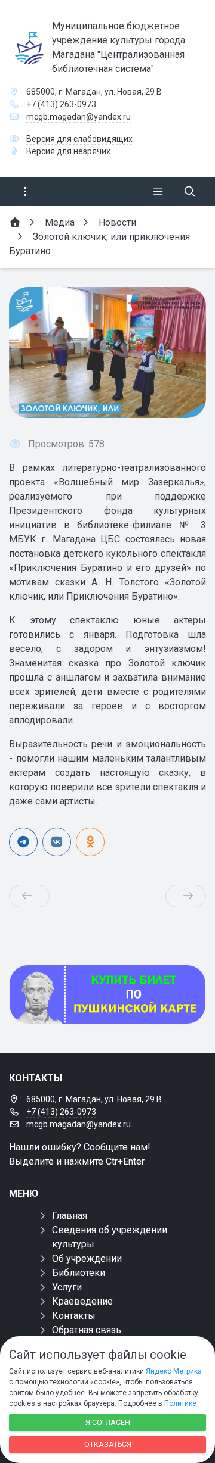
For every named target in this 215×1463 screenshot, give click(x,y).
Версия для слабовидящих (79, 139)
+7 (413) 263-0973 (61, 104)
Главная (69, 1215)
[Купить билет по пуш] (107, 994)
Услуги (67, 1287)
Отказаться (107, 1444)
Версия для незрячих (68, 151)
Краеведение (82, 1301)
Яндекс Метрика (174, 1371)
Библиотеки (78, 1272)
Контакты (74, 1315)
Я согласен (107, 1422)
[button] (177, 352)
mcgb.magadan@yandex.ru (78, 116)
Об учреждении (87, 1258)
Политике (180, 1403)
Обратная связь (86, 1330)
